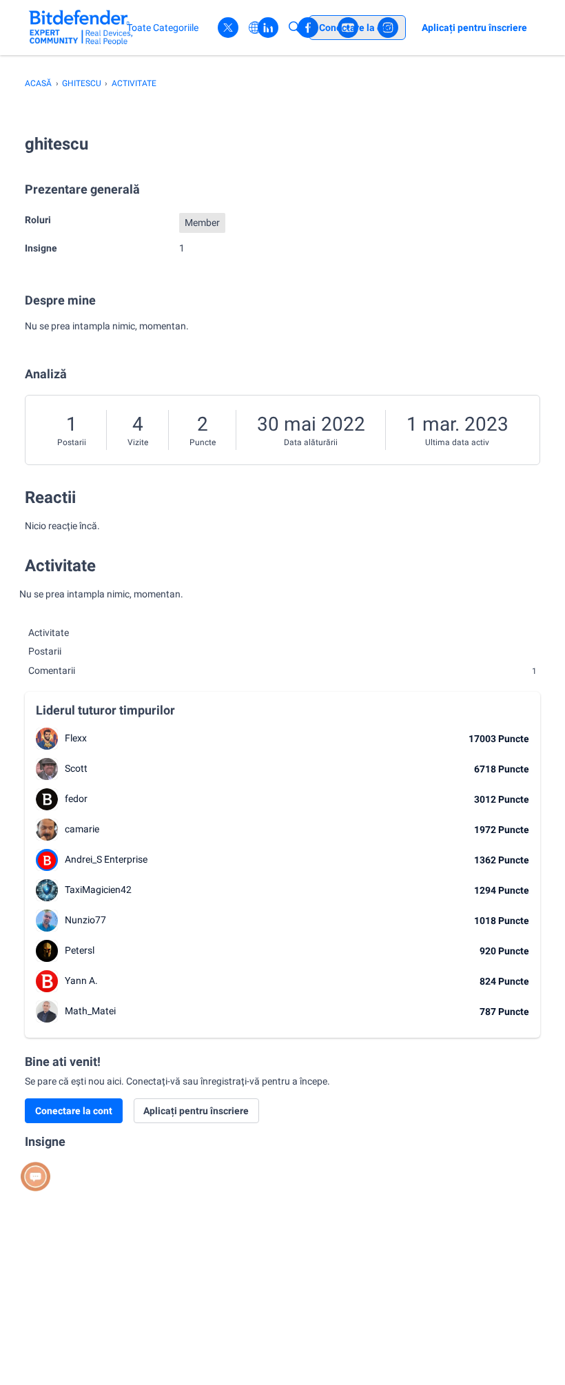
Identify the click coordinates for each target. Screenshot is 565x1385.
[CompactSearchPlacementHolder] (294, 27)
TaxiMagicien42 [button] (98, 889)
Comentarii (282, 670)
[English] (81, 27)
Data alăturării (311, 442)
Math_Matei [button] (90, 1010)
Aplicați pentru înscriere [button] (196, 1110)
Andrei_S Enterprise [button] (106, 859)
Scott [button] (76, 768)
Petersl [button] (79, 950)
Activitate (48, 632)
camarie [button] (82, 828)
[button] (47, 739)
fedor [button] (76, 798)
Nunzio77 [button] (85, 919)
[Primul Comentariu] (35, 1176)
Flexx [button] (76, 737)
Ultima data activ (457, 442)
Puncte (202, 442)
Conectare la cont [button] (73, 1110)
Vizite (137, 442)
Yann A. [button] (81, 980)
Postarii (71, 442)
